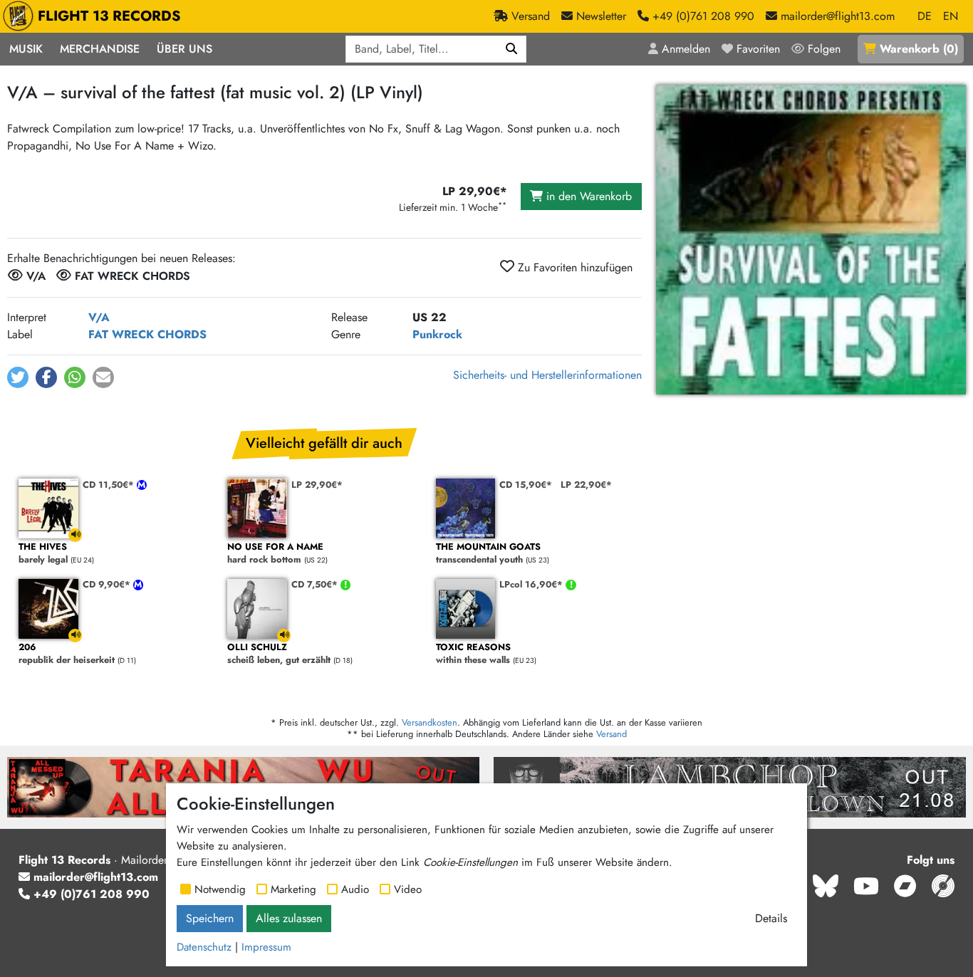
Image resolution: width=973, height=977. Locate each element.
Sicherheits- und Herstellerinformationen (547, 375)
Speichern (210, 918)
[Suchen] (511, 49)
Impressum (266, 947)
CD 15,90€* (525, 484)
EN (950, 16)
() (919, 49)
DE (924, 16)
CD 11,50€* (110, 484)
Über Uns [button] (184, 49)
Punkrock (437, 334)
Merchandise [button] (100, 49)
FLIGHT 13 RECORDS (109, 16)
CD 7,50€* (315, 584)
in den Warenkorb (587, 196)
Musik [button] (26, 49)
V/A (99, 317)
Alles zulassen (289, 918)
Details (771, 918)
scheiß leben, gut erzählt (279, 654)
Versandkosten (429, 722)
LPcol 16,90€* (532, 584)
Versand (611, 734)
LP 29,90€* (317, 484)
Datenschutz (204, 947)
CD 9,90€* (108, 584)
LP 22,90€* (586, 484)
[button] (17, 377)
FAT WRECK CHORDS (147, 334)
